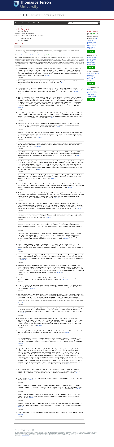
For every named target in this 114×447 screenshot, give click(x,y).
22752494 (78, 389)
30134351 (23, 260)
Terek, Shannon (91, 94)
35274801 (51, 117)
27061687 (67, 332)
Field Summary (56, 55)
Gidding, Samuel (91, 59)
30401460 (59, 272)
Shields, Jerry (90, 80)
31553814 (48, 217)
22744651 (31, 398)
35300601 (58, 126)
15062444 (20, 414)
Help (29, 23)
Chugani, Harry (91, 77)
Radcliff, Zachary (91, 61)
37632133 (75, 91)
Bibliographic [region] (19, 44)
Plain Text (65, 55)
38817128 (62, 82)
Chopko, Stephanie (92, 57)
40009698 (47, 75)
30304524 (66, 238)
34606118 (38, 146)
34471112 (78, 155)
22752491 (31, 380)
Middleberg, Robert (92, 92)
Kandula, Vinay (91, 62)
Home (17, 23)
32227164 (78, 208)
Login (15, 26)
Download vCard (25, 40)
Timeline (48, 55)
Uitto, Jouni (90, 78)
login (42, 52)
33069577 (70, 187)
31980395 (72, 228)
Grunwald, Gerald (91, 91)
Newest (17, 55)
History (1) (36, 23)
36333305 (20, 107)
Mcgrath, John (91, 75)
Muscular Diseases (92, 44)
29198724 (20, 302)
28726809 (23, 313)
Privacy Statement (25, 435)
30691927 (20, 249)
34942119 (39, 137)
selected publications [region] (22, 47)
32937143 (56, 198)
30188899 (32, 288)
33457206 (53, 178)
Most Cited (30, 55)
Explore (91, 51)
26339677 (76, 372)
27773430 (39, 325)
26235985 (69, 363)
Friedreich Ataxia (91, 42)
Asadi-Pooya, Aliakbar (93, 73)
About (23, 23)
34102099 (39, 169)
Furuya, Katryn (91, 64)
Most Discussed (39, 55)
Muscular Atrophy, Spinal (92, 48)
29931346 (65, 279)
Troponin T (90, 40)
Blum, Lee (90, 89)
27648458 (20, 343)
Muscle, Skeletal (91, 45)
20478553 (20, 407)
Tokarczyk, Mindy (92, 96)
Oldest (23, 55)
